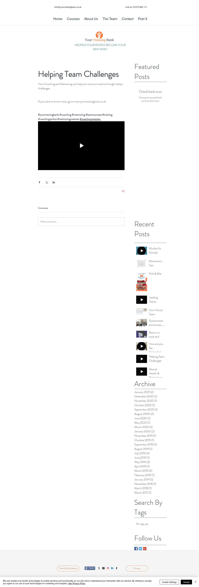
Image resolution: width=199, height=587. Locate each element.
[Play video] (81, 145)
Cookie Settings (169, 582)
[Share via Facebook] (39, 182)
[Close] (195, 582)
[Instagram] (107, 568)
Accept (186, 582)
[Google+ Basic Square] (144, 548)
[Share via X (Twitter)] (46, 182)
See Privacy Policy (76, 583)
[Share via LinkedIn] (53, 182)
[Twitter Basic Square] (140, 548)
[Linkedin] (112, 568)
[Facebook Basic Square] (136, 548)
